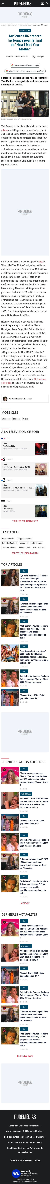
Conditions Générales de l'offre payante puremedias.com (25, 1150)
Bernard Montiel (8, 539)
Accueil (3, 25)
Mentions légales (34, 1131)
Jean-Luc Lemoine (9, 548)
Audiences (6, 419)
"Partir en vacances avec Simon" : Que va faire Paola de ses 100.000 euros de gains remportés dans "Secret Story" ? (34, 779)
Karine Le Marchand (9, 543)
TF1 (8, 438)
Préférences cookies (30, 1160)
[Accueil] (22, 3)
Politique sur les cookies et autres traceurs (24, 1137)
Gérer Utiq (14, 1160)
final (40, 261)
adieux (4, 130)
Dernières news (13, 25)
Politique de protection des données (24, 1142)
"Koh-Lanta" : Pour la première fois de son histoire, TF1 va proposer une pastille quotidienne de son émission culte (34, 632)
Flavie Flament (38, 548)
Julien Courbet (36, 543)
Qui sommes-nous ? (15, 1131)
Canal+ (9, 501)
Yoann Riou (24, 543)
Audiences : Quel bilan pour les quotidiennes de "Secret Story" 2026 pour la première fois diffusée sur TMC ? (34, 803)
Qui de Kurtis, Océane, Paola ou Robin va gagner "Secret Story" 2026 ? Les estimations (34, 679)
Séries (25, 419)
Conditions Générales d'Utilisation (24, 1125)
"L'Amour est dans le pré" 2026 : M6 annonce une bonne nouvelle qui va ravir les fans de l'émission (34, 608)
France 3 (9, 480)
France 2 (9, 459)
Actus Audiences (25, 25)
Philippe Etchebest (24, 539)
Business (16, 419)
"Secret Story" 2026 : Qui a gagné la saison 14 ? (32, 697)
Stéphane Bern (24, 548)
